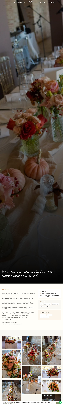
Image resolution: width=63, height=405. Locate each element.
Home (15, 2)
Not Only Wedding (41, 2)
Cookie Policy (7, 403)
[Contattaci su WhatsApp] (60, 402)
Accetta (57, 402)
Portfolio (19, 2)
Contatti (50, 2)
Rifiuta (53, 402)
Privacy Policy (13, 403)
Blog (24, 2)
